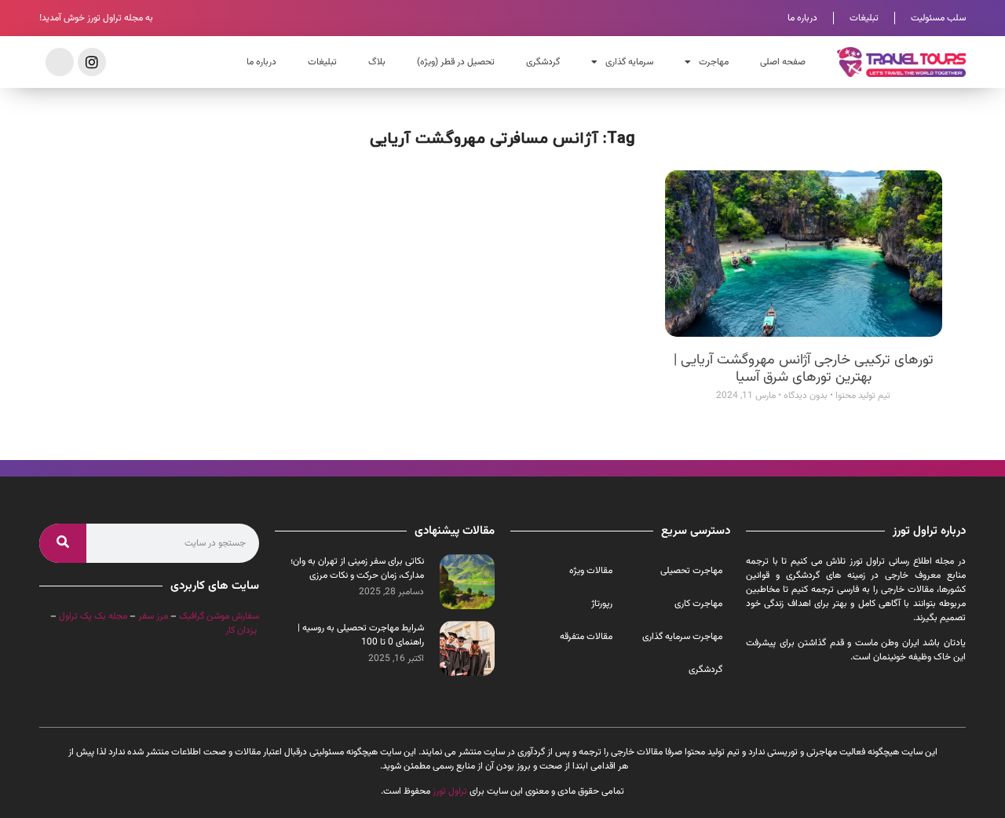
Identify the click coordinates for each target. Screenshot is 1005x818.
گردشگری (543, 62)
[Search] (62, 543)
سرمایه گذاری (629, 62)
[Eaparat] (60, 62)
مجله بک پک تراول (93, 616)
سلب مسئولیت (938, 18)
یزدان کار (241, 630)
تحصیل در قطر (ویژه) (456, 62)
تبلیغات (864, 18)
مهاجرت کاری (698, 604)
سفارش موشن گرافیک (219, 616)
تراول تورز (450, 791)
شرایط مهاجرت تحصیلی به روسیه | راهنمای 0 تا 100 (361, 635)
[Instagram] (92, 62)
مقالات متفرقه (586, 637)
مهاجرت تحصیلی (691, 571)
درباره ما (802, 18)
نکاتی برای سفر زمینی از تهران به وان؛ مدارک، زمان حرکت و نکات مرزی (357, 568)
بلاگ (377, 62)
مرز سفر (153, 616)
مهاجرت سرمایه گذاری (682, 637)
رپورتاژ (601, 604)
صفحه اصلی (783, 62)
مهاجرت (714, 62)
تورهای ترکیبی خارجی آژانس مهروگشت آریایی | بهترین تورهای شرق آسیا (804, 369)
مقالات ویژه (590, 571)
